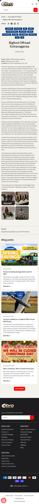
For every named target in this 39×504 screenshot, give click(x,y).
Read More (6, 286)
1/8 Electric (9, 28)
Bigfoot (31, 28)
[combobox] (19, 10)
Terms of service (28, 495)
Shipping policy (19, 498)
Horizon (21, 293)
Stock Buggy (23, 34)
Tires (17, 37)
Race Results (6, 34)
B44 (25, 28)
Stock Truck (33, 34)
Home (3, 17)
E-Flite (5, 293)
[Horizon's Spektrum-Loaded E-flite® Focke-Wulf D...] (19, 302)
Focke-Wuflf (13, 293)
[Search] (35, 10)
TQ (22, 37)
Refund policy (10, 495)
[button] (36, 4)
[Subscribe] (32, 417)
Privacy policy (19, 495)
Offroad (30, 31)
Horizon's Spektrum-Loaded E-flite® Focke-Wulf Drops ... (19, 320)
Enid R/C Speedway (12, 31)
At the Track (18, 28)
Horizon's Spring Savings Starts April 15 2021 (17, 273)
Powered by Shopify (19, 501)
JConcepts (22, 31)
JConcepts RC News (14, 17)
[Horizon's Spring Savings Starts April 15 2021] (19, 255)
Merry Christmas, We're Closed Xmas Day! (18, 368)
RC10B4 (15, 34)
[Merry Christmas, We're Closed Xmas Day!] (19, 351)
